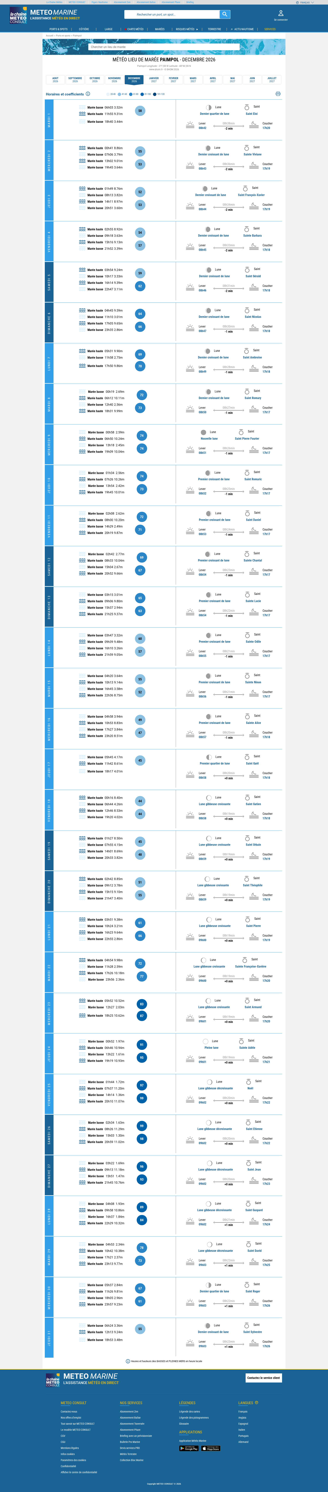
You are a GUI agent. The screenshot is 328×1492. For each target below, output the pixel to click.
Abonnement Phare (130, 1429)
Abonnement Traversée (132, 1423)
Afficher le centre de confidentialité (79, 1472)
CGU (63, 1441)
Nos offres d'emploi (71, 1417)
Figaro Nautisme (100, 2)
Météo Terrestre (128, 1454)
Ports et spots (63, 35)
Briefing (190, 2)
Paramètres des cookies (73, 1460)
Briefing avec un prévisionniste (136, 1435)
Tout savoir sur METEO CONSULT (78, 1423)
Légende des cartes (189, 1411)
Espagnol (243, 1423)
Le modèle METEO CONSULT (76, 1429)
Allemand (243, 1441)
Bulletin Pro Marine (130, 1441)
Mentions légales (70, 1447)
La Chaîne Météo (54, 2)
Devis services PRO (130, 1447)
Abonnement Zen (129, 1411)
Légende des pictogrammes (194, 1417)
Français (242, 1411)
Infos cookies (68, 1454)
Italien (241, 1429)
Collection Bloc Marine (132, 1460)
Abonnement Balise (130, 1417)
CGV (63, 1435)
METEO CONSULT (77, 2)
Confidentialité (68, 1466)
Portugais (243, 1435)
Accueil (49, 35)
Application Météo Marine (192, 1440)
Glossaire (184, 1423)
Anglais (242, 1417)
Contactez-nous (69, 1411)
